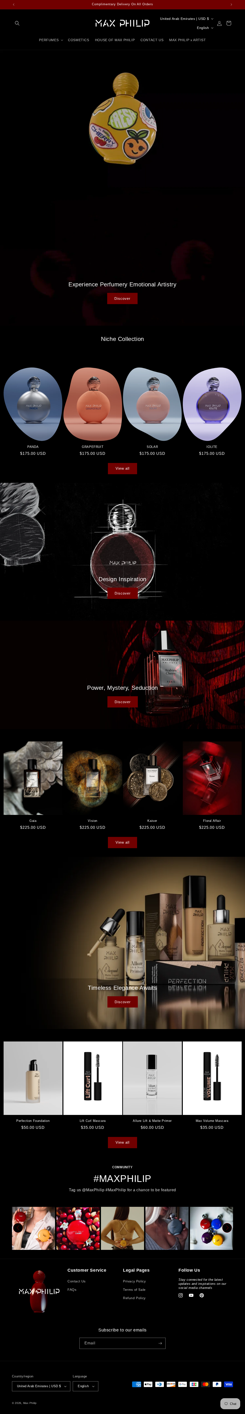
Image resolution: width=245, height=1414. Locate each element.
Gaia (32, 821)
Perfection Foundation (33, 1121)
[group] (33, 1228)
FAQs (71, 1290)
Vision (92, 821)
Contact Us (76, 1281)
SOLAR (152, 447)
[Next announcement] (231, 4)
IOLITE (211, 447)
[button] (17, 23)
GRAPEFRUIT (92, 447)
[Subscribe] (160, 1343)
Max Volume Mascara (212, 1121)
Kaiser (152, 821)
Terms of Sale (134, 1290)
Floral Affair (212, 821)
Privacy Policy (134, 1281)
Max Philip (30, 1403)
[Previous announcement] (13, 4)
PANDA (33, 447)
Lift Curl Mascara (93, 1121)
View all (122, 468)
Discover (123, 298)
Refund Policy (134, 1298)
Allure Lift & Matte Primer (152, 1121)
